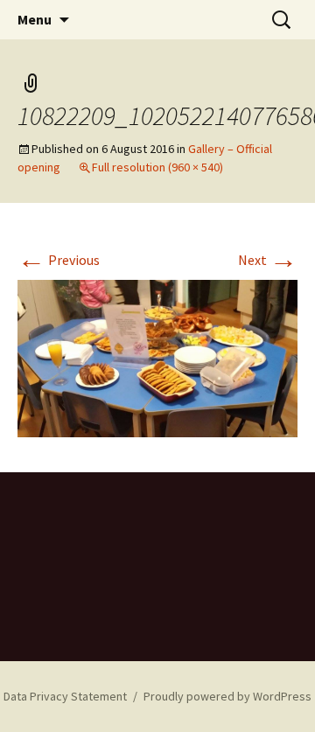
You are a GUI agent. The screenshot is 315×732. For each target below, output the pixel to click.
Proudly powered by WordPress (228, 696)
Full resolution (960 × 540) (157, 167)
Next (268, 259)
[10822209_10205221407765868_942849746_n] (158, 357)
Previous (59, 259)
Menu (35, 19)
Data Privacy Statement (65, 696)
